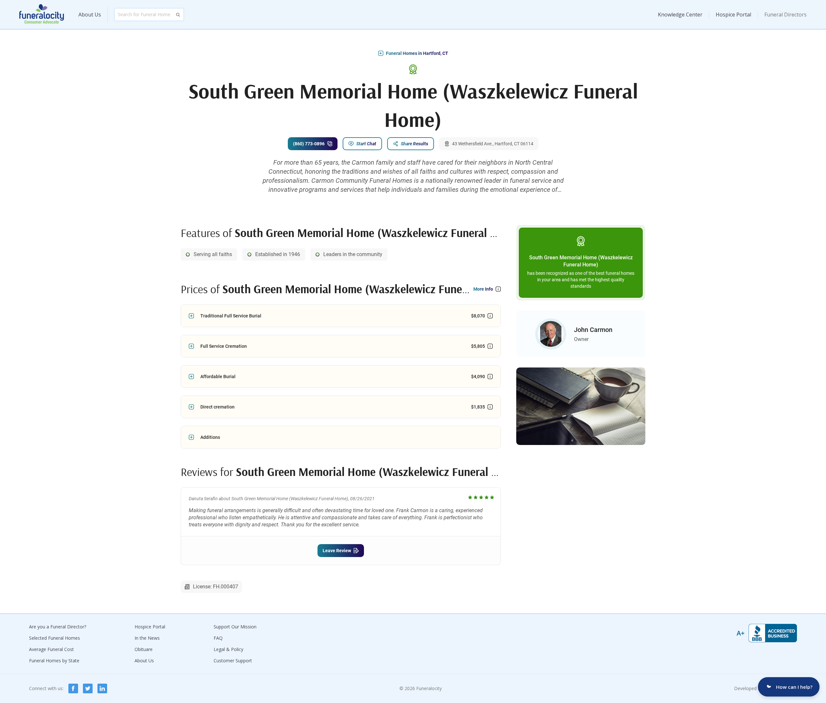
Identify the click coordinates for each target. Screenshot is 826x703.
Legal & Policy (228, 649)
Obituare (144, 649)
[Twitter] (88, 688)
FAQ (218, 638)
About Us (89, 14)
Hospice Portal (733, 14)
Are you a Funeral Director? (57, 627)
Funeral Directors (785, 14)
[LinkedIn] (102, 688)
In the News (147, 638)
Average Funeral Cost (51, 649)
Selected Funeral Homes (54, 638)
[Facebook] (73, 688)
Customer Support (233, 660)
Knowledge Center (680, 14)
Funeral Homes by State (54, 660)
